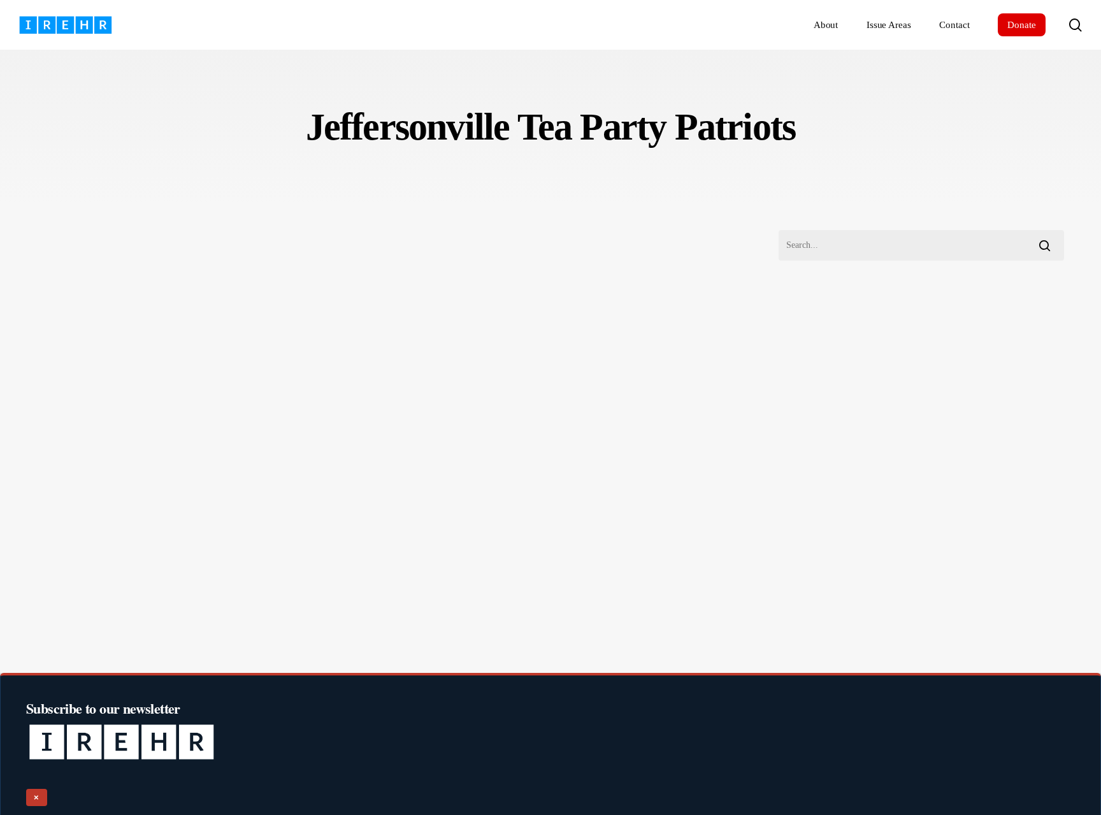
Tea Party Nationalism (87, 600)
